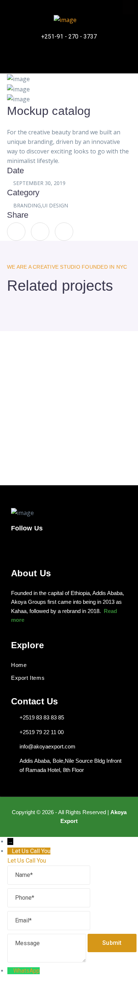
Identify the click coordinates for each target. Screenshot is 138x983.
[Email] (48, 920)
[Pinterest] (64, 231)
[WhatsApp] (10, 970)
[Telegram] (90, 58)
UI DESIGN (55, 205)
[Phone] (48, 897)
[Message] (47, 942)
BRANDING (27, 205)
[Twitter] (40, 231)
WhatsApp (26, 970)
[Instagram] (69, 58)
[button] (128, 7)
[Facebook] (47, 58)
